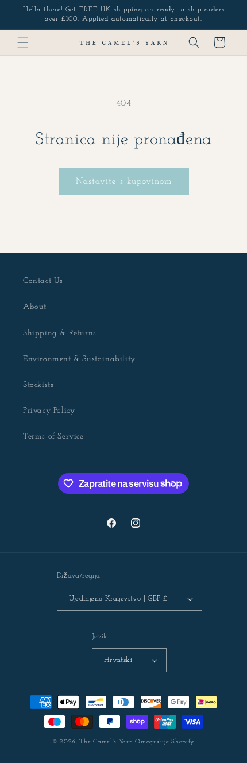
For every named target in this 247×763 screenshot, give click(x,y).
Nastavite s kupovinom (124, 181)
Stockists (38, 385)
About (35, 307)
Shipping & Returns (60, 333)
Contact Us (43, 281)
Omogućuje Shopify (165, 742)
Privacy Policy (49, 410)
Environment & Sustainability (79, 359)
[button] (23, 42)
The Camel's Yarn (106, 742)
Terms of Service (53, 436)
